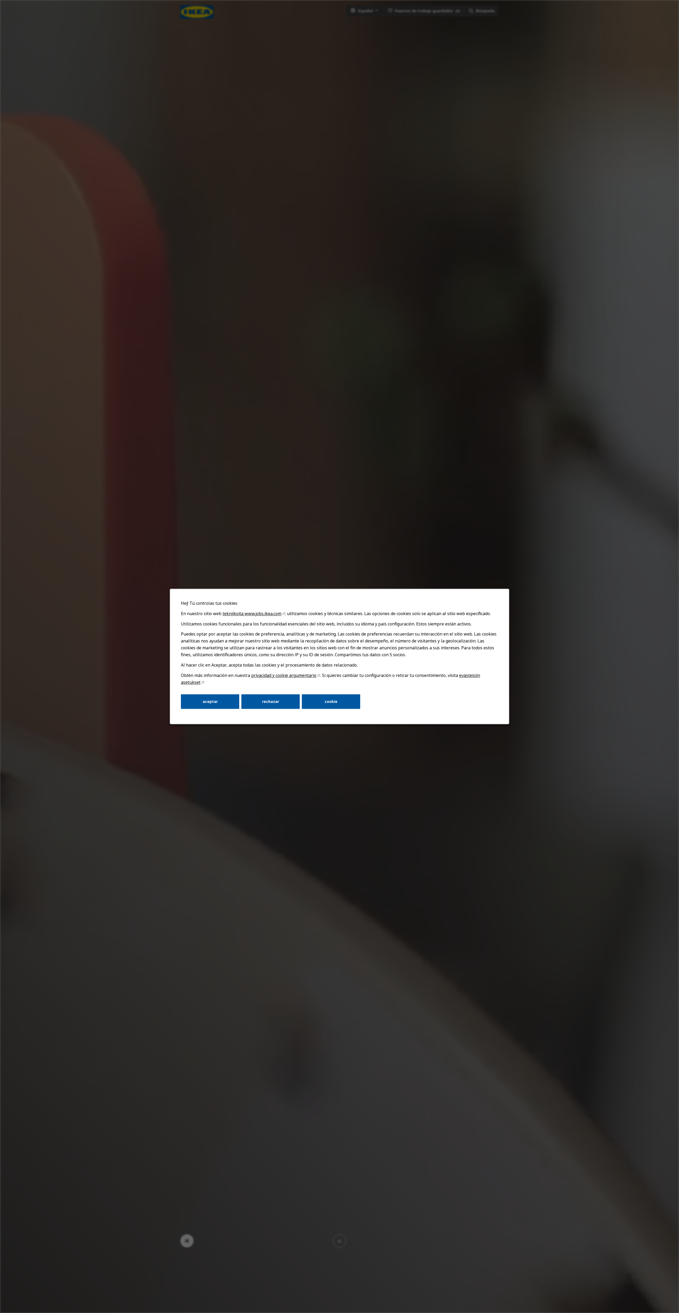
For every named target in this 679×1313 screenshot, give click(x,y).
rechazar (270, 701)
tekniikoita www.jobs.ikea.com (252, 613)
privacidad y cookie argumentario (283, 675)
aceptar (210, 701)
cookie (331, 701)
